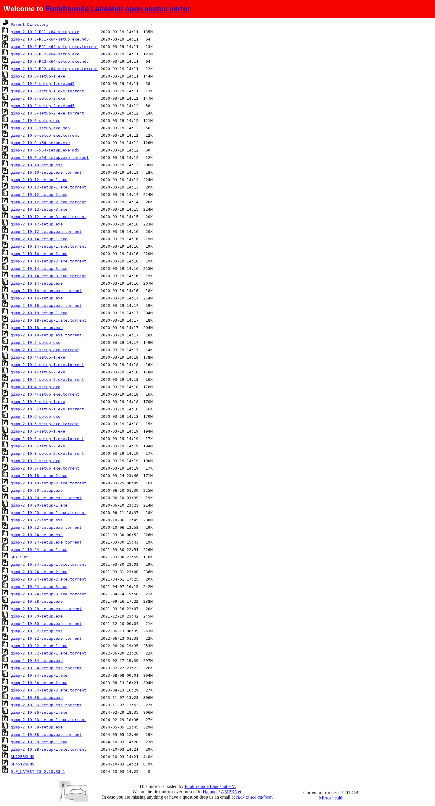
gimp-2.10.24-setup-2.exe (39, 572)
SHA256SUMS (22, 757)
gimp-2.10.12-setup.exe (37, 224)
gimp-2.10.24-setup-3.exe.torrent (48, 594)
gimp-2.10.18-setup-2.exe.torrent (48, 483)
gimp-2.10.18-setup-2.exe (39, 475)
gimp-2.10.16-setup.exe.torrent (46, 305)
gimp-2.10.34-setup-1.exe (39, 675)
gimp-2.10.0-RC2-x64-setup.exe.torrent (54, 69)
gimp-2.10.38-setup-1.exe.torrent (48, 749)
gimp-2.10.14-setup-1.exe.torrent (48, 246)
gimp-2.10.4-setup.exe (35, 387)
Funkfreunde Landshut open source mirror (118, 9)
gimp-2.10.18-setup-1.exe (39, 313)
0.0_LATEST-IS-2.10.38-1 (38, 771)
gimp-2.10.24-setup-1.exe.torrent (48, 564)
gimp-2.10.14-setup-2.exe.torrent (48, 261)
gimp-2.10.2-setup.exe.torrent (45, 350)
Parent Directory (30, 24)
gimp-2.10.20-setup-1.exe (39, 505)
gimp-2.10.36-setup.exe (37, 697)
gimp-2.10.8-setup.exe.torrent (45, 468)
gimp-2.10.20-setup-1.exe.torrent (48, 512)
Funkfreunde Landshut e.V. (210, 786)
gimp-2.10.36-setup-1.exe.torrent (48, 720)
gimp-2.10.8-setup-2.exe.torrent (47, 453)
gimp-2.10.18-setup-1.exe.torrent (48, 320)
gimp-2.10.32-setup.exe (37, 631)
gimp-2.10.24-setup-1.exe (39, 549)
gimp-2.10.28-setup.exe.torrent (46, 609)
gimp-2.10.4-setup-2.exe (38, 372)
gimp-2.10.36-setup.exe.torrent (46, 705)
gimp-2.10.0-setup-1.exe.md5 (43, 83)
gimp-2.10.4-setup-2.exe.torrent (47, 379)
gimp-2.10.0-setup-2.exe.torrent (47, 113)
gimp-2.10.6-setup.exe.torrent (45, 424)
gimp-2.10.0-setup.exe (35, 120)
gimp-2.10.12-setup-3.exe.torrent (48, 217)
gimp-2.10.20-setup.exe (37, 490)
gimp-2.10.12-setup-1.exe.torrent (48, 187)
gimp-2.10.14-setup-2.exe (39, 254)
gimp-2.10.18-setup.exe (37, 327)
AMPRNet (231, 791)
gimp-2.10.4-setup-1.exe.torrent (47, 364)
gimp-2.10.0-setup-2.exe (38, 98)
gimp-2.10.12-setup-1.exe (39, 180)
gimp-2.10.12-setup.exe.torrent (46, 231)
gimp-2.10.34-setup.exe (37, 660)
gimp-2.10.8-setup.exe (35, 461)
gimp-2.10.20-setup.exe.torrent (46, 498)
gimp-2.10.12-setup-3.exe (39, 209)
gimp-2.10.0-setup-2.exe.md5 (43, 106)
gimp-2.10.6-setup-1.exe (38, 401)
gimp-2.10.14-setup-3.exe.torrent (48, 276)
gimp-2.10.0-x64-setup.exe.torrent (50, 157)
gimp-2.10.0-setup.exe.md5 (40, 128)
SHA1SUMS (20, 557)
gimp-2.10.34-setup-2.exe (39, 683)
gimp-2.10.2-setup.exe (35, 342)
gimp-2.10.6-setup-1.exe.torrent (47, 409)
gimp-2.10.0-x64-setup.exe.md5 (45, 150)
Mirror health (331, 797)
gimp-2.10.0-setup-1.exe (38, 76)
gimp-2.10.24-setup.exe (37, 535)
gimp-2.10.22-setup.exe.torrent (46, 527)
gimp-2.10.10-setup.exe (37, 165)
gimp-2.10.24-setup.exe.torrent (46, 542)
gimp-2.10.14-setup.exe (37, 283)
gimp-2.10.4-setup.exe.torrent (45, 394)
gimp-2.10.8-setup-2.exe (38, 446)
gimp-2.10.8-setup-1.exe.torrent (47, 438)
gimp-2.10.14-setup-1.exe (39, 239)
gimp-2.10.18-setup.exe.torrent (46, 335)
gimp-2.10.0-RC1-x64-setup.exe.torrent (54, 46)
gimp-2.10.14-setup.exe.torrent (46, 290)
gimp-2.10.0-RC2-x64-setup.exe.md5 (50, 61)
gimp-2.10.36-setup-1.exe (39, 712)
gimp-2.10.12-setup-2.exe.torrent (48, 202)
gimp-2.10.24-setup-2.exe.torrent (48, 579)
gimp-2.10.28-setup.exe (37, 601)
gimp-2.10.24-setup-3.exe (39, 586)
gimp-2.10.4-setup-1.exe (38, 357)
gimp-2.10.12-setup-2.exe (39, 194)
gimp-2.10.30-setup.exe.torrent (46, 623)
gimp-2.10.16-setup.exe (37, 298)
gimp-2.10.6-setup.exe (35, 416)
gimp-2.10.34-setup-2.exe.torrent (48, 690)
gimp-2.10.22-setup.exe (37, 520)
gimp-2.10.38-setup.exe (37, 727)
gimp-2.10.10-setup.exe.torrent (46, 172)
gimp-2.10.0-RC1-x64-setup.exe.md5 (50, 39)
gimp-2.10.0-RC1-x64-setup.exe (45, 32)
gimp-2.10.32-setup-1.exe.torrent (48, 653)
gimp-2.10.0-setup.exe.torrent (45, 135)
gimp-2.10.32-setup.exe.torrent (46, 638)
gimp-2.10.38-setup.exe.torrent (46, 734)
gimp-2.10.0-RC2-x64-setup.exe (45, 54)
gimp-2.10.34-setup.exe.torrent (46, 668)
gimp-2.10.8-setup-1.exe (38, 431)
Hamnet (210, 791)
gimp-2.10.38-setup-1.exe (39, 742)
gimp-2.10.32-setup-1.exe (39, 646)
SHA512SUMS (22, 764)
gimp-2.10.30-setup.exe (37, 616)
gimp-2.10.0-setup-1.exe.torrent (47, 91)
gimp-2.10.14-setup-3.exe (39, 268)
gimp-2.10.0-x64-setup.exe (40, 143)
